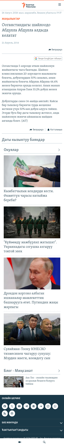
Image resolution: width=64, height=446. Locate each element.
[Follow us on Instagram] (48, 406)
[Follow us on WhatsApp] (55, 406)
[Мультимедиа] (19, 442)
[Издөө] (44, 442)
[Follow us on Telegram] (26, 406)
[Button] (55, 50)
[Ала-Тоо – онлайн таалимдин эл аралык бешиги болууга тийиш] (13, 381)
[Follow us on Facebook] (5, 406)
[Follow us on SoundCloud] (41, 406)
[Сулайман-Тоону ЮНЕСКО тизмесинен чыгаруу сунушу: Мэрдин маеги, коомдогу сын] (32, 329)
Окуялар (11, 150)
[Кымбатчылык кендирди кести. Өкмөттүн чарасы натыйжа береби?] (32, 171)
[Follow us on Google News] (34, 406)
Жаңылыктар (11, 19)
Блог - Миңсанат (18, 371)
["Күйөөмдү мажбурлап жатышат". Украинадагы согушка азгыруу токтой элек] (32, 222)
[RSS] (5, 413)
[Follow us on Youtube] (19, 406)
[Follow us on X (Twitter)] (12, 406)
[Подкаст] (12, 413)
